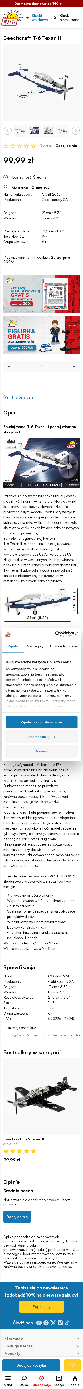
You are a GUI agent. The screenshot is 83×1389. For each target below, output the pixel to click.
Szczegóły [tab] (35, 646)
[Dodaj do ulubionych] (72, 1365)
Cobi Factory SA (55, 199)
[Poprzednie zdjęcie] (7, 130)
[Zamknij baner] (76, 634)
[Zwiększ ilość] (75, 366)
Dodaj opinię (17, 1216)
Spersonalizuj (39, 736)
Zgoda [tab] (13, 646)
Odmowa (41, 751)
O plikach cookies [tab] (64, 646)
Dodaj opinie (66, 146)
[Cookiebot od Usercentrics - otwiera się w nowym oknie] (56, 634)
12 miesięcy (40, 187)
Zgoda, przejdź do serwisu (41, 722)
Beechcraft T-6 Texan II (23, 1139)
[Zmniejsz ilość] (7, 366)
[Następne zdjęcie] (75, 130)
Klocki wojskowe (40, 17)
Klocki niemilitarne (69, 17)
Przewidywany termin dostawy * (36, 259)
